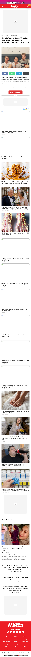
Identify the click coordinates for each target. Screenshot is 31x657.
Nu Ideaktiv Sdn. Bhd (14, 655)
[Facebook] (8, 632)
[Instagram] (11, 632)
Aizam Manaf (13, 571)
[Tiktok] (17, 632)
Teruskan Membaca (15, 92)
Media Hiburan (5, 35)
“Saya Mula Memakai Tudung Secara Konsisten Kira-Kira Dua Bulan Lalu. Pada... (14, 549)
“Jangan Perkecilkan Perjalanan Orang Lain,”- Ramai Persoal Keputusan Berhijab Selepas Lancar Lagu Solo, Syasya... (15, 567)
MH (2, 552)
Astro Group (26, 655)
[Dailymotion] (23, 632)
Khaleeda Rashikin (7, 45)
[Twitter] (14, 632)
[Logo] (15, 6)
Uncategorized (13, 35)
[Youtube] (20, 632)
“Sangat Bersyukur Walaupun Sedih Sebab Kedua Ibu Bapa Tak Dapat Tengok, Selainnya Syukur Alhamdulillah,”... (16, 588)
